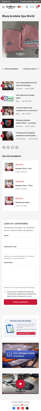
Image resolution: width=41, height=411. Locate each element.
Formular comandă (26, 1)
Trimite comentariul (20, 302)
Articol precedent (11, 69)
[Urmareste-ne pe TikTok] (16, 147)
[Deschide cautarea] (27, 7)
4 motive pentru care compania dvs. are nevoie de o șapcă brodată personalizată (27, 109)
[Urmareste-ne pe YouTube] (12, 147)
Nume (6, 236)
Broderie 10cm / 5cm (23, 169)
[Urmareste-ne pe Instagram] (8, 147)
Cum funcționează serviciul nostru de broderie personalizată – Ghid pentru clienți (26, 84)
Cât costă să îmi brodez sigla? (25, 96)
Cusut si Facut (21, 172)
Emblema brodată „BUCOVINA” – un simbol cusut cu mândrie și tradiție (26, 121)
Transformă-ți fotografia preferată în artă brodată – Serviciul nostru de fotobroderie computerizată (27, 134)
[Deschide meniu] (3, 7)
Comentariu (9, 262)
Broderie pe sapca (22, 202)
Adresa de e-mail (10, 247)
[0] (36, 7)
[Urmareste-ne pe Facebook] (3, 147)
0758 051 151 (6, 1)
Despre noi (36, 1)
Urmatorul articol (29, 69)
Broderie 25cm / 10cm (24, 186)
